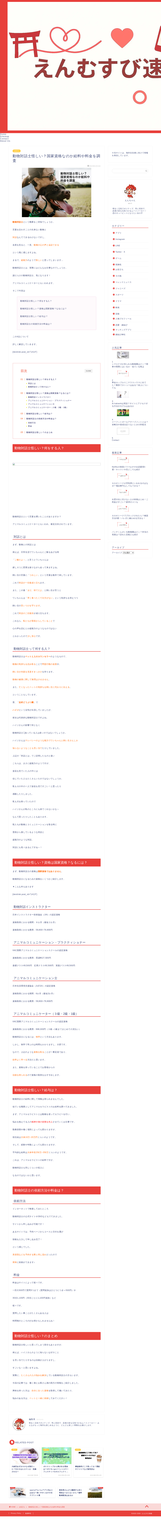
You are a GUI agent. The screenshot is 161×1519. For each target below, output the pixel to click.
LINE (117, 246)
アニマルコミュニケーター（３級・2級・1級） (48, 407)
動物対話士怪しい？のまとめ (39, 432)
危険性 (118, 264)
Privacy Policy (16, 1513)
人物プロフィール (123, 319)
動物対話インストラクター (39, 397)
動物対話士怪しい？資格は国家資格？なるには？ (48, 393)
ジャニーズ (120, 288)
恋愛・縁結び (121, 325)
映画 (117, 307)
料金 (30, 426)
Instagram (120, 239)
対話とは (32, 383)
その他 (118, 276)
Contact (4, 139)
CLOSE (88, 371)
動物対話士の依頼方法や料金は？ (41, 419)
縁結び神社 (120, 334)
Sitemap (4, 136)
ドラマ (118, 301)
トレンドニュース (123, 282)
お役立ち (16, 151)
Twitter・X (120, 252)
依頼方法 (32, 423)
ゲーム (118, 258)
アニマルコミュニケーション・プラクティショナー (50, 400)
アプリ (118, 233)
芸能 (117, 314)
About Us (5, 141)
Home (3, 134)
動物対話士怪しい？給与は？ (39, 414)
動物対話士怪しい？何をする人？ (41, 379)
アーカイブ (117, 553)
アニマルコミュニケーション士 (41, 404)
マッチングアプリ (123, 330)
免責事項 (28, 1513)
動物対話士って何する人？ (39, 387)
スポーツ (119, 295)
